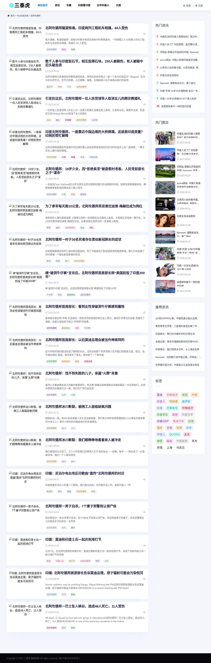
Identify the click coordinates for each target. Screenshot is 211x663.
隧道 (64, 49)
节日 (69, 87)
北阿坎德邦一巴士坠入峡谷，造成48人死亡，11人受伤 (85, 606)
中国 (194, 394)
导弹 (179, 427)
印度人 (161, 401)
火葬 (73, 395)
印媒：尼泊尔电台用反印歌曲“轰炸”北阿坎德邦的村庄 (84, 473)
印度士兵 (60, 561)
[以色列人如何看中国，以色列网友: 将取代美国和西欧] (165, 204)
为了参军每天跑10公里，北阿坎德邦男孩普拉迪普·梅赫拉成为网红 (93, 206)
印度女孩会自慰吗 (169, 75)
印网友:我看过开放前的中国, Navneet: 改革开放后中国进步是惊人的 (180, 52)
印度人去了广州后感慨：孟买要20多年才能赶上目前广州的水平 (180, 44)
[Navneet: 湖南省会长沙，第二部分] (165, 237)
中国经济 (187, 408)
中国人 (161, 434)
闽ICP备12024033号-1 (69, 658)
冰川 (64, 428)
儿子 (64, 395)
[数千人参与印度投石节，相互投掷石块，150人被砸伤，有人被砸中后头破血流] (25, 71)
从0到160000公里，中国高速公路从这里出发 (178, 318)
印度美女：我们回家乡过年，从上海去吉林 (177, 349)
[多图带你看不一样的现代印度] (165, 286)
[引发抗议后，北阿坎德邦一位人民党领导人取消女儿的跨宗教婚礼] (25, 109)
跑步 (58, 228)
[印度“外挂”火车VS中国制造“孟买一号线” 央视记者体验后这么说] (165, 253)
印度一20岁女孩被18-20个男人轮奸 (178, 98)
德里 (160, 441)
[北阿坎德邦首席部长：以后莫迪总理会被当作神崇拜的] (25, 350)
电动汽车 (178, 421)
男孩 (82, 228)
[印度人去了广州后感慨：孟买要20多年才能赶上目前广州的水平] (165, 154)
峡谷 (73, 628)
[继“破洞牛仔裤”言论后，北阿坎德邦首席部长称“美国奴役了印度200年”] (25, 283)
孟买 (187, 434)
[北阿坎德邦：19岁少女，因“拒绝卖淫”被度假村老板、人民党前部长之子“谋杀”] (25, 179)
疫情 (191, 421)
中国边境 (93, 157)
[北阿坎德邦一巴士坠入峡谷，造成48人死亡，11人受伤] (25, 616)
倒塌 (73, 157)
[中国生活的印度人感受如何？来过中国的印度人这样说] (165, 138)
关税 (169, 427)
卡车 (82, 157)
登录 (188, 5)
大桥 (64, 157)
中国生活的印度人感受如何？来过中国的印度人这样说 (180, 36)
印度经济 (172, 394)
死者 (58, 261)
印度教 (68, 120)
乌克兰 (180, 447)
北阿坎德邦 (52, 49)
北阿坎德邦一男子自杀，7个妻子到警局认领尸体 (80, 506)
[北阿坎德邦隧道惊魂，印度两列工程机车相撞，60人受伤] (25, 38)
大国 (118, 5)
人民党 (94, 120)
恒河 (64, 594)
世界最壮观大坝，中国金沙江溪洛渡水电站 (177, 364)
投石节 (50, 87)
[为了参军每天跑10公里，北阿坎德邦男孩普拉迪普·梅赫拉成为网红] (25, 216)
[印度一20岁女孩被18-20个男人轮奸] (165, 270)
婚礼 (58, 120)
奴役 (60, 295)
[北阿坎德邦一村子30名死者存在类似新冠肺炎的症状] (25, 250)
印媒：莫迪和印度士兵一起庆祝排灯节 (73, 539)
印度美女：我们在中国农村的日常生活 (175, 333)
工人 (73, 428)
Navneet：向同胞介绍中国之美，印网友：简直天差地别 (178, 357)
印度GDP (163, 421)
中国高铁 (182, 441)
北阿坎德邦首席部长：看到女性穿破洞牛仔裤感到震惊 (84, 306)
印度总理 (88, 361)
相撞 (73, 49)
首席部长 (71, 295)
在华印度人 (103, 5)
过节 (107, 561)
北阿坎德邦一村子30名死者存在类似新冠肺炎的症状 (83, 239)
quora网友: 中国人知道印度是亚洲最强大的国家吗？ (180, 60)
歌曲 (69, 491)
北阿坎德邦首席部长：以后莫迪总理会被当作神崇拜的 (84, 340)
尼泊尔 (50, 491)
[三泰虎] (19, 6)
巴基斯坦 (172, 408)
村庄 (93, 491)
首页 (13, 16)
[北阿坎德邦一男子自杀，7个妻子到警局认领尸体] (25, 516)
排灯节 (72, 561)
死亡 (67, 261)
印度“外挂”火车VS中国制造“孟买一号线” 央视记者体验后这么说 (180, 91)
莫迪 (77, 361)
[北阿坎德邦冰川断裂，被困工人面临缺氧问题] (25, 417)
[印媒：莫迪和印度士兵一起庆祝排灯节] (25, 550)
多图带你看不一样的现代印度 (176, 106)
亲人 (73, 461)
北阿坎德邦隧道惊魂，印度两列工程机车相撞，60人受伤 (86, 28)
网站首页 (43, 5)
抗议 (49, 120)
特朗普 (173, 401)
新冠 (49, 261)
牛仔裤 (50, 295)
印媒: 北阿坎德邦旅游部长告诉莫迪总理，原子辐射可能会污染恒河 (94, 573)
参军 (49, 228)
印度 (160, 408)
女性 (77, 328)
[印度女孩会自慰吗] (165, 220)
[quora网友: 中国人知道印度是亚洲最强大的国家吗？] (165, 187)
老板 (73, 194)
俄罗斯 (186, 401)
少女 (64, 194)
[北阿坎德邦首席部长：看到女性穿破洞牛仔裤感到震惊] (25, 317)
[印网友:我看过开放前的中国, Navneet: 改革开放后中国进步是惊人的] (165, 171)
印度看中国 (84, 5)
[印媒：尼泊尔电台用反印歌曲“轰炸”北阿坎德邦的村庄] (25, 483)
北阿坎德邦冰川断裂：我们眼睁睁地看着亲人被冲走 (83, 440)
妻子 (73, 528)
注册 (200, 5)
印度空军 (187, 414)
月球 (160, 447)
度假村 (83, 194)
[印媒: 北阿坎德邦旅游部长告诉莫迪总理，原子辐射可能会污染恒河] (25, 583)
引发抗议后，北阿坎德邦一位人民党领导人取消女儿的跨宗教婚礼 (93, 98)
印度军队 (162, 414)
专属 (68, 5)
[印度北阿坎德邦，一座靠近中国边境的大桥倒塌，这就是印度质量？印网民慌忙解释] (25, 142)
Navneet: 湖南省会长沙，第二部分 (178, 83)
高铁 (175, 414)
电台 (60, 491)
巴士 (64, 628)
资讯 (57, 5)
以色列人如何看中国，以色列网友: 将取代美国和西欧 (180, 67)
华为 (194, 441)
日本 (189, 427)
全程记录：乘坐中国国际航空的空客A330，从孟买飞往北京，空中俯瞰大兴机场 (178, 341)
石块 (60, 87)
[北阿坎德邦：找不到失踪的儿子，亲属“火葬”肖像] (25, 383)
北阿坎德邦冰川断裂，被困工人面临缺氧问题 (78, 406)
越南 (169, 441)
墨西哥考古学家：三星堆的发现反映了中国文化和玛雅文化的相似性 (178, 326)
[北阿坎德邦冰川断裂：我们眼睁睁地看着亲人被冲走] (25, 450)
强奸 (160, 427)
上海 (169, 447)
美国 (185, 394)
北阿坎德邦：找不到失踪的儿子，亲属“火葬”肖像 (81, 373)
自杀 (64, 528)
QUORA (174, 434)
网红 (91, 228)
